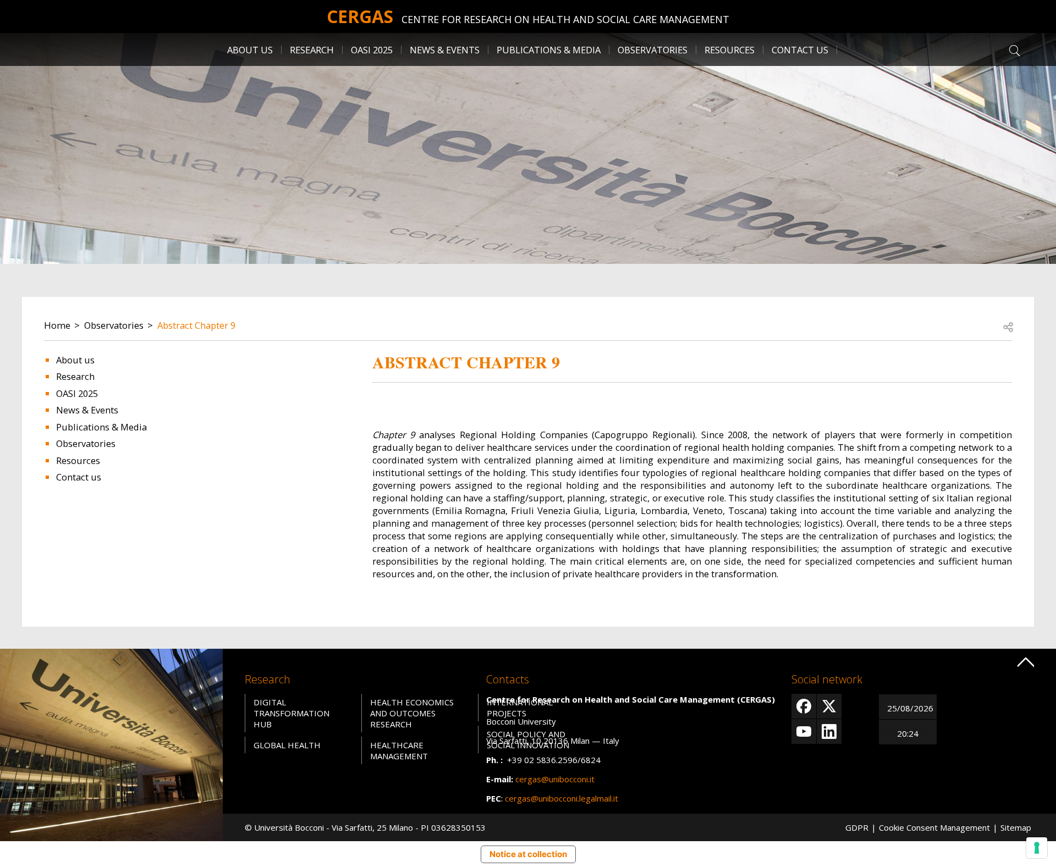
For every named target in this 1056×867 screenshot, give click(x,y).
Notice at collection (528, 854)
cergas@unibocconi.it (555, 779)
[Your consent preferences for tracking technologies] (1036, 847)
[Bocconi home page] (111, 743)
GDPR (856, 827)
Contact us (800, 50)
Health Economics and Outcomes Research (412, 713)
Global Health (287, 744)
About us (75, 360)
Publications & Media (101, 427)
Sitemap (1015, 827)
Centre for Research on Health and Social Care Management (565, 19)
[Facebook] (803, 706)
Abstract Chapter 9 (196, 325)
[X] (829, 706)
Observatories (114, 325)
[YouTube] (803, 731)
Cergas (360, 16)
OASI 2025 (372, 50)
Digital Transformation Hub (291, 713)
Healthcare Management (399, 750)
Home (57, 325)
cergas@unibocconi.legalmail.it (561, 798)
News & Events (445, 50)
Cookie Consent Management (934, 827)
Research (75, 376)
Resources (78, 460)
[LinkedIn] (829, 731)
